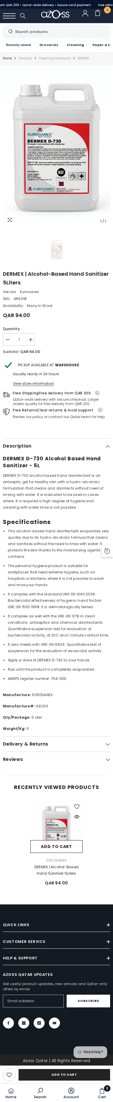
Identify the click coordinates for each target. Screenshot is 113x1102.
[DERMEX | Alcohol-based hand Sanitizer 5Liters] (56, 827)
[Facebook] (8, 1023)
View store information (33, 383)
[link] (9, 1074)
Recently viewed (18, 45)
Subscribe (88, 1000)
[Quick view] (76, 816)
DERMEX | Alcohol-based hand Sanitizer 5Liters (56, 870)
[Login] (87, 16)
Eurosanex (29, 291)
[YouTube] (54, 1023)
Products (25, 58)
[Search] (22, 15)
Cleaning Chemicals (55, 58)
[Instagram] (23, 1023)
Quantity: (12, 328)
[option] (56, 147)
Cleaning (75, 45)
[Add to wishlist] (76, 806)
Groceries (48, 45)
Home (7, 58)
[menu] (9, 16)
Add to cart (64, 1074)
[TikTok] (39, 1023)
